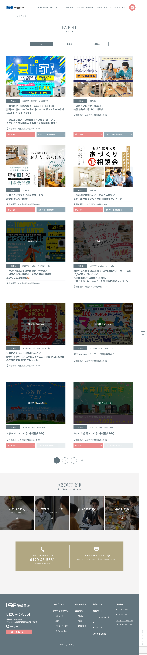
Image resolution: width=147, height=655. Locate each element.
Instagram (14, 626)
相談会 (97, 44)
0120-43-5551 (18, 614)
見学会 (69, 44)
